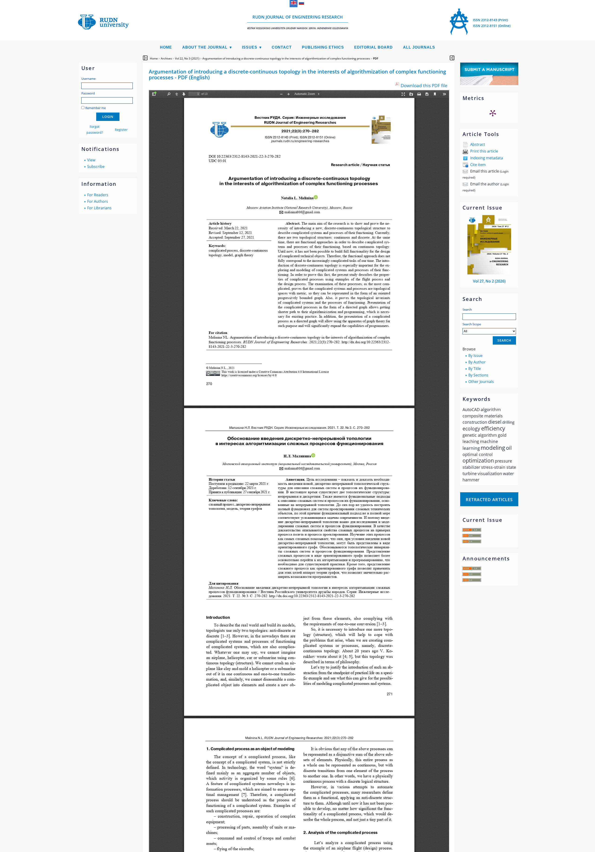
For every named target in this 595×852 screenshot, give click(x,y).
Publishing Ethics (323, 47)
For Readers (97, 194)
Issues (249, 47)
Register (121, 129)
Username (88, 79)
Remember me (95, 108)
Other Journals (481, 381)
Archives (166, 58)
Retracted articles (489, 499)
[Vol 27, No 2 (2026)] (489, 273)
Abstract (477, 144)
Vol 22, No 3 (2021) (187, 58)
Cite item (478, 164)
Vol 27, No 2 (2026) (489, 281)
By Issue (475, 355)
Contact (282, 47)
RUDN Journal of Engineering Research (297, 22)
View (91, 160)
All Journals (419, 47)
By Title (474, 368)
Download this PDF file (424, 85)
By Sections (478, 375)
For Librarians (99, 207)
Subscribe (96, 166)
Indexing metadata (486, 157)
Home (166, 47)
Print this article (484, 151)
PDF (375, 58)
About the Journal (205, 47)
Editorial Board (373, 47)
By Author (477, 362)
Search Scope (472, 324)
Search (467, 309)
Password (88, 93)
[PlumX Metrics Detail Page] (492, 113)
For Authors (97, 201)
